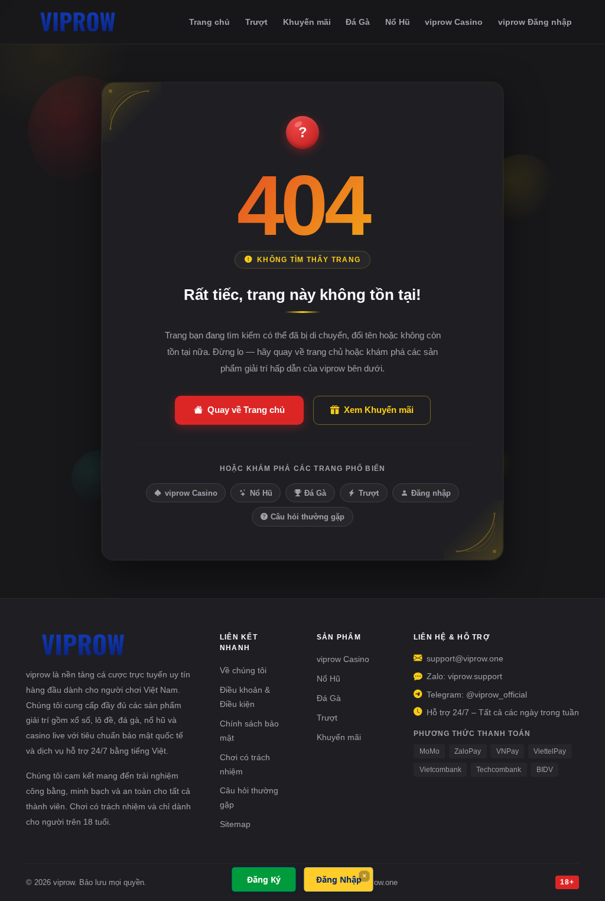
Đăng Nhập (339, 879)
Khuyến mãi (307, 22)
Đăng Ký (264, 879)
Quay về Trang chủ (246, 410)
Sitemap (235, 824)
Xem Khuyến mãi (379, 410)
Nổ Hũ (397, 22)
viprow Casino (454, 22)
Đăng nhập (431, 493)
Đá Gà (358, 22)
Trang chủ (209, 22)
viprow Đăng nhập (535, 22)
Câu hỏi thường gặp (307, 516)
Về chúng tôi (243, 670)
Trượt (256, 22)
